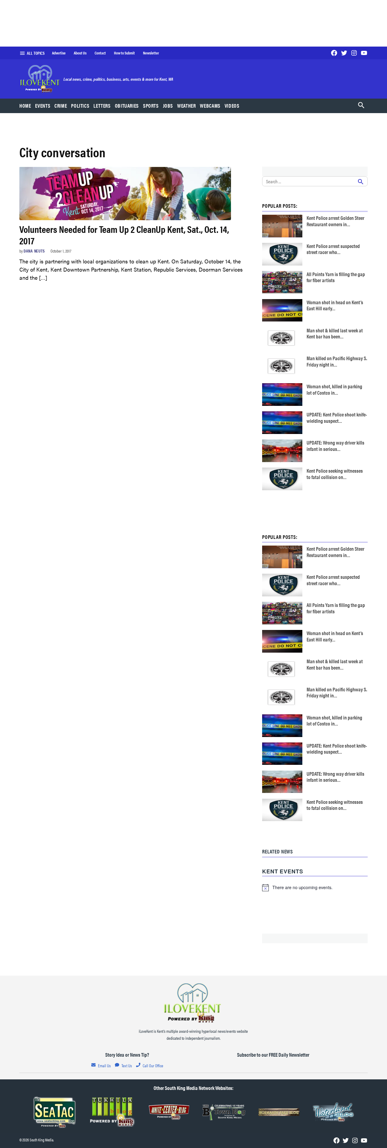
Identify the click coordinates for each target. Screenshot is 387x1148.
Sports (151, 105)
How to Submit (124, 53)
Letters (101, 105)
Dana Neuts (34, 251)
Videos (232, 105)
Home (25, 105)
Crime (60, 105)
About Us (80, 53)
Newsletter (151, 53)
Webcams (210, 105)
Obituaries (127, 105)
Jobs (168, 105)
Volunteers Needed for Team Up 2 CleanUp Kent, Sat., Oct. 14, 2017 (124, 234)
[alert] (315, 887)
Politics (80, 105)
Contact (100, 53)
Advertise (59, 53)
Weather (186, 105)
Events (42, 105)
